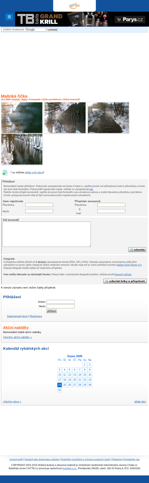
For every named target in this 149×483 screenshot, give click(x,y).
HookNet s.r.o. (69, 468)
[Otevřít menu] (9, 17)
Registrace (36, 316)
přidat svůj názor (34, 172)
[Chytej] (74, 6)
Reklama (117, 459)
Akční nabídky (16, 327)
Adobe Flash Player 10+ (129, 265)
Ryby (24, 99)
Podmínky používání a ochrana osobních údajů (85, 459)
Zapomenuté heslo (17, 316)
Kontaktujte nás (131, 459)
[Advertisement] (74, 61)
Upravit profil (16, 459)
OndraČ (16, 99)
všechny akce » (12, 401)
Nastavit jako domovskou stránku (41, 459)
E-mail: (78, 211)
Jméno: (42, 301)
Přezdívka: (6, 204)
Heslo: (6, 211)
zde (91, 189)
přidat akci (140, 401)
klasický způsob (123, 274)
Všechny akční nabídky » (17, 337)
